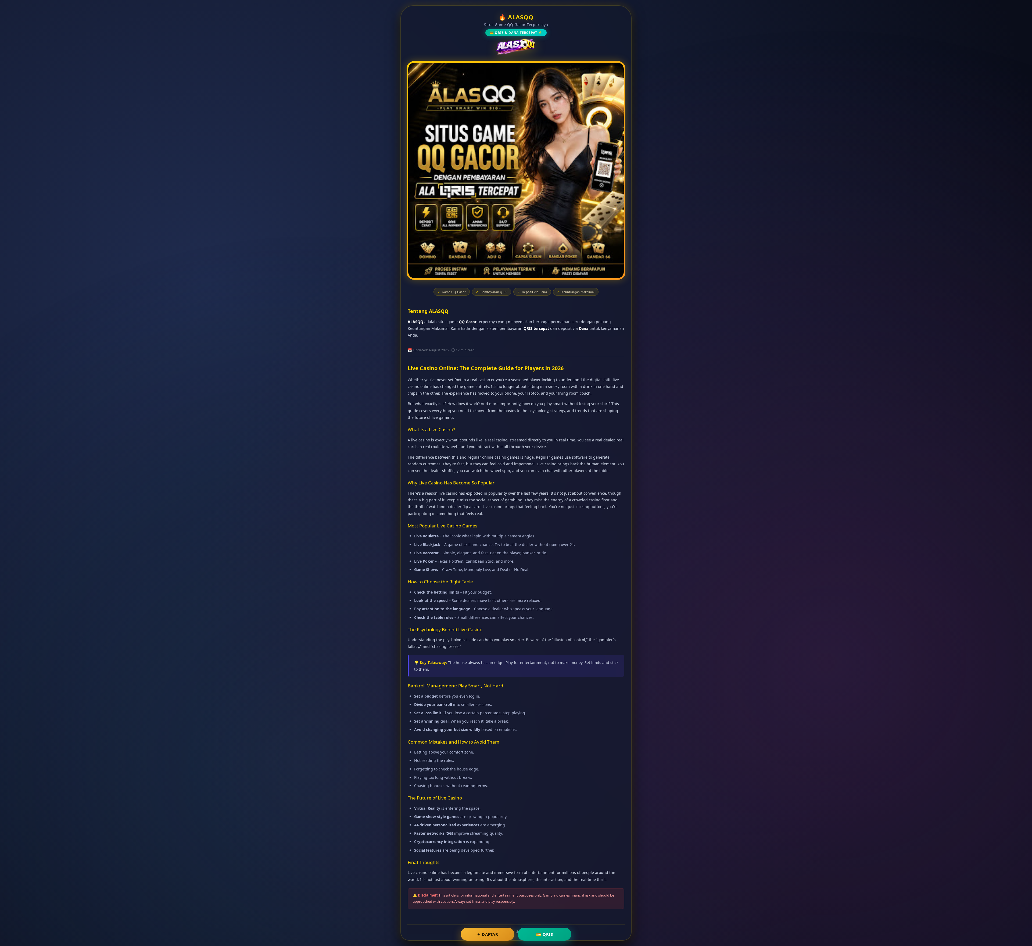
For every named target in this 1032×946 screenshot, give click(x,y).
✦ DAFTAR (487, 934)
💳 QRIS (544, 934)
